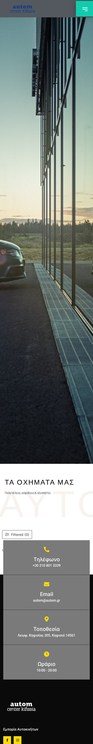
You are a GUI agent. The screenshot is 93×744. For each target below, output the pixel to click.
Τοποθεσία (46, 629)
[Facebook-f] (7, 740)
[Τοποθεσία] (46, 619)
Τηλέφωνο (47, 559)
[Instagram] (17, 740)
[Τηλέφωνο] (46, 549)
